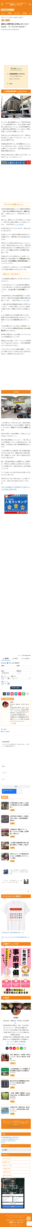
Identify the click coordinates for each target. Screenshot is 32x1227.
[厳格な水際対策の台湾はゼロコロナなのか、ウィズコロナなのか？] (16, 693)
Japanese (6, 10)
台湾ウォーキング (16, 5)
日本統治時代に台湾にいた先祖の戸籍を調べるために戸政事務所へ (19, 805)
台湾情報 (9, 13)
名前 (3, 766)
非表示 (19, 68)
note (31, 13)
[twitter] (4, 693)
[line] (23, 693)
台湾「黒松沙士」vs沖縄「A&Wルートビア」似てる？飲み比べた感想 (20, 1056)
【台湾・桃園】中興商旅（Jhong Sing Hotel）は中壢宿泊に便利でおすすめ (20, 1095)
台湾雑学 (5, 729)
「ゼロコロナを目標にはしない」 (16, 76)
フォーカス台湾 (18, 224)
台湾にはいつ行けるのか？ (14, 78)
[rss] (21, 1048)
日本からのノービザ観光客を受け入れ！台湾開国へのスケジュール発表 (19, 856)
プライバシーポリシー (14, 1215)
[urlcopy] (27, 693)
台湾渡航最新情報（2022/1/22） (17, 73)
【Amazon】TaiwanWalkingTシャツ (12, 932)
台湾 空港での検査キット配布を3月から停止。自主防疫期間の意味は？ (19, 818)
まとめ (10, 83)
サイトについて (10, 1217)
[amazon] (17, 1048)
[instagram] (13, 723)
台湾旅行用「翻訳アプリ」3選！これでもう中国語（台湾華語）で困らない (19, 831)
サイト (3, 779)
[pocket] (12, 693)
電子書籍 (24, 13)
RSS (16, 1217)
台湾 (4, 731)
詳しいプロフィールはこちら (17, 721)
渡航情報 (7, 731)
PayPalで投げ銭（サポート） (16, 1126)
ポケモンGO (17, 13)
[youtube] (15, 723)
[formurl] (24, 1048)
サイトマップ (23, 1215)
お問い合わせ (22, 1217)
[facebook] (8, 693)
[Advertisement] (16, 48)
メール (4, 772)
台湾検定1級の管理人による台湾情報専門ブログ (16, 1220)
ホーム (3, 13)
